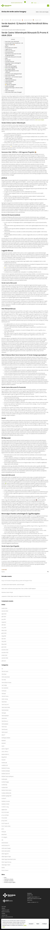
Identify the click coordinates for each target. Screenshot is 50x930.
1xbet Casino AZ (5, 704)
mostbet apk (4, 762)
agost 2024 (4, 613)
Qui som (4, 906)
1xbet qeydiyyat (5, 724)
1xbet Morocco (5, 721)
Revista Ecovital (6, 911)
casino (3, 746)
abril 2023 (4, 638)
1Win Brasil (4, 674)
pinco (3, 828)
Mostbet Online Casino (6, 790)
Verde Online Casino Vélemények (12, 41)
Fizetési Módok (8, 83)
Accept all (31, 923)
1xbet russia (4, 726)
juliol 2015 (4, 660)
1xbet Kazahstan (5, 715)
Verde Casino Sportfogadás (11, 66)
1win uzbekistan (5, 688)
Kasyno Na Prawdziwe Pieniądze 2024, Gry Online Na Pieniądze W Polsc (17, 580)
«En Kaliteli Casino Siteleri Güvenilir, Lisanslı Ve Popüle (13, 584)
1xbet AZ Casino (5, 696)
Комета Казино (5, 870)
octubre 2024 (4, 608)
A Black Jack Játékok (9, 81)
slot (2, 840)
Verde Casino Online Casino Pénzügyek (13, 92)
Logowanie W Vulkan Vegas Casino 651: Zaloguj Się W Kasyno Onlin (16, 596)
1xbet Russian (4, 729)
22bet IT (3, 735)
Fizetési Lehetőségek (9, 86)
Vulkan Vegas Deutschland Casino (9, 859)
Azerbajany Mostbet (6, 737)
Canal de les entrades (8, 879)
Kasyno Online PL (5, 754)
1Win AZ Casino (5, 671)
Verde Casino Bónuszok (10, 50)
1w (2, 668)
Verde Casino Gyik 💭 (9, 90)
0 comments (6, 20)
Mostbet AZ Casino (6, 768)
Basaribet (4, 743)
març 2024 (4, 627)
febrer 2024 (4, 630)
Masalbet (3, 759)
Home (37, 11)
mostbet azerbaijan (6, 770)
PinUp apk (4, 831)
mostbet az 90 (5, 765)
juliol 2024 (4, 616)
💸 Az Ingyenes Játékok (10, 69)
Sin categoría (4, 837)
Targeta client (5, 910)
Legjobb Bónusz (8, 49)
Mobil (6, 58)
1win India (4, 679)
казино (3, 867)
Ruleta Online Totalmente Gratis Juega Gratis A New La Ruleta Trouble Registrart (19, 588)
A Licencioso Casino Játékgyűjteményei (13, 73)
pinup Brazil (4, 834)
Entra (5, 877)
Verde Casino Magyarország (11, 67)
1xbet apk (4, 693)
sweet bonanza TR (5, 845)
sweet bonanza (5, 842)
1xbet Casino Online (6, 707)
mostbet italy (4, 784)
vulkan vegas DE (5, 853)
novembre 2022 (5, 652)
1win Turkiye (4, 685)
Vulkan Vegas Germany (6, 862)
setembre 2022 (5, 658)
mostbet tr (4, 798)
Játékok (6, 46)
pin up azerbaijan (5, 815)
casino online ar (5, 751)
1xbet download (5, 710)
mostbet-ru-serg (5, 806)
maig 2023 (4, 636)
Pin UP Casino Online (6, 826)
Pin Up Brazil (4, 817)
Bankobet (4, 740)
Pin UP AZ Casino (5, 812)
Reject (37, 923)
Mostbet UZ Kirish (5, 804)
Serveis (3, 908)
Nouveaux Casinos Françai (7, 592)
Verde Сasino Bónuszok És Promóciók (13, 57)
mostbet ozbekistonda (6, 793)
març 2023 (4, 641)
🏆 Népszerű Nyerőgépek (10, 84)
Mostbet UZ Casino (6, 801)
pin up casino (4, 820)
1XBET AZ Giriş (5, 699)
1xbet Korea (4, 718)
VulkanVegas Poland (6, 864)
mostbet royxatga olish (6, 795)
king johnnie (4, 757)
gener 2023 (4, 647)
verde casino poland (6, 851)
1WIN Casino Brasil (6, 677)
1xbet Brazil (4, 701)
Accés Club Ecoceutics (16, 2)
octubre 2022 (4, 655)
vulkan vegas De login (6, 856)
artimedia (30, 20)
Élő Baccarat (7, 60)
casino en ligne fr (5, 748)
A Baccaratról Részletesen (10, 80)
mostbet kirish (5, 787)
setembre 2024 (5, 611)
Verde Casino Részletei (10, 75)
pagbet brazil (4, 809)
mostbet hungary (5, 782)
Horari (3, 913)
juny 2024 (4, 619)
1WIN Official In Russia (6, 682)
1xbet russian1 (5, 732)
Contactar (4, 915)
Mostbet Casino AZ (6, 773)
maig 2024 (4, 622)
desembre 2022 (5, 649)
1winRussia (4, 690)
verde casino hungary (16, 20)
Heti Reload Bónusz (9, 52)
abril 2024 (4, 624)
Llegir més (4, 569)
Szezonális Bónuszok (9, 61)
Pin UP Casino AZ (5, 823)
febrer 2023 (4, 644)
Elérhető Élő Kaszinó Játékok (11, 47)
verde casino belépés (39, 119)
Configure (44, 923)
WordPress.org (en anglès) (9, 882)
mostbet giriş (4, 779)
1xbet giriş (4, 712)
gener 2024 (4, 633)
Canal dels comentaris (8, 880)
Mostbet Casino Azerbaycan (7, 776)
